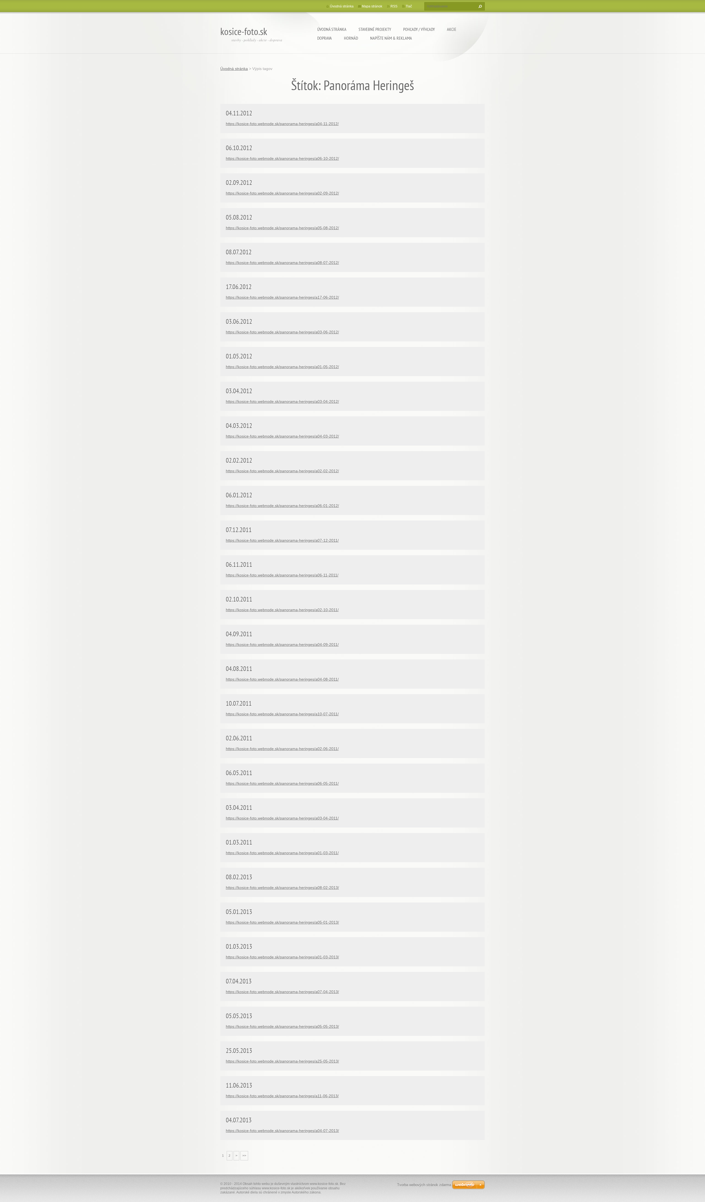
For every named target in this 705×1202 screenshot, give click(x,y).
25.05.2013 (239, 1050)
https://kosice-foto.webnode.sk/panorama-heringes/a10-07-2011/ (282, 714)
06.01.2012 (239, 495)
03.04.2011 (239, 807)
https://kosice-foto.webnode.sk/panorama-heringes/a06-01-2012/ (282, 505)
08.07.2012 (239, 252)
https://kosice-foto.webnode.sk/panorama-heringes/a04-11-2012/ (282, 124)
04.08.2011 (239, 668)
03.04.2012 (239, 391)
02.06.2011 (239, 738)
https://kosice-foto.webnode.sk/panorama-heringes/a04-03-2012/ (282, 436)
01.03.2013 (239, 946)
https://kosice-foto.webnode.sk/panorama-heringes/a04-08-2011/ (282, 679)
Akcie (451, 29)
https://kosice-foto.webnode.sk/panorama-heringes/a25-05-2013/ (282, 1061)
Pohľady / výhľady (419, 29)
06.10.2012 (239, 148)
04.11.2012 (239, 113)
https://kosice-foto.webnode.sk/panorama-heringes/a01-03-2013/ (282, 957)
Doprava (324, 38)
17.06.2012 (239, 286)
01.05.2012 (239, 356)
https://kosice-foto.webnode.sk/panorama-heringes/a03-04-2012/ (282, 401)
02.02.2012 (239, 460)
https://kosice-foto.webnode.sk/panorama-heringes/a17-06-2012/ (282, 297)
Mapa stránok (372, 6)
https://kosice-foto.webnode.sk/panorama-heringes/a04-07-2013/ (282, 1130)
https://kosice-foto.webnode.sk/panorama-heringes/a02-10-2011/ (282, 610)
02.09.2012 (239, 182)
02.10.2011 (239, 599)
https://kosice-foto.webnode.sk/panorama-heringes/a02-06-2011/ (282, 748)
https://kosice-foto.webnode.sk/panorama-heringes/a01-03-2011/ (282, 853)
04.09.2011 (239, 634)
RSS (394, 6)
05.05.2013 (239, 1016)
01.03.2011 (239, 842)
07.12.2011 (239, 529)
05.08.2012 (239, 217)
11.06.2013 (239, 1085)
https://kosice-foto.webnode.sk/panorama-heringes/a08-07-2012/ (282, 262)
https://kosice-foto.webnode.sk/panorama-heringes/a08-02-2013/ (282, 887)
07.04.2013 (239, 981)
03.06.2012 (239, 321)
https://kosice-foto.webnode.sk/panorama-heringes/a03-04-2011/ (282, 818)
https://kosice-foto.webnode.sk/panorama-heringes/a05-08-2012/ (282, 228)
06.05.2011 (239, 773)
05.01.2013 (239, 911)
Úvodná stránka (331, 29)
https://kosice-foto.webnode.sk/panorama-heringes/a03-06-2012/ (282, 332)
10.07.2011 (239, 703)
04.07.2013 (239, 1120)
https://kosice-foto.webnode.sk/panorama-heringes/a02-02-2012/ (282, 471)
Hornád (351, 38)
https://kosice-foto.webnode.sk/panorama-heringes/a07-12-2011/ (282, 540)
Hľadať (479, 6)
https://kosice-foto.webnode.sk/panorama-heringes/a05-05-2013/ (282, 1026)
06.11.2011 (239, 564)
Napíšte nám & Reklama (391, 38)
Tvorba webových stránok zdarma (424, 1185)
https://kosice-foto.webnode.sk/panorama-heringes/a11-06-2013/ (282, 1096)
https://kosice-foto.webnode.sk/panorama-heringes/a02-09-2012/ (282, 193)
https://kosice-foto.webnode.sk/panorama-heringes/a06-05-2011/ (282, 783)
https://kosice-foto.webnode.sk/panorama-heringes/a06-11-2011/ (282, 575)
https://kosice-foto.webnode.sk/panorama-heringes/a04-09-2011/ (282, 644)
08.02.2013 (239, 877)
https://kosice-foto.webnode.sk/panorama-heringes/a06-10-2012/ (282, 158)
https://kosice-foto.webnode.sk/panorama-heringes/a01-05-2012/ (282, 367)
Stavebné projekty (375, 29)
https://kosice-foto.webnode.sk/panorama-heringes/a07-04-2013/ (282, 992)
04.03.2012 (239, 425)
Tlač (409, 6)
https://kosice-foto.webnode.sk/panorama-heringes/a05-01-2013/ (282, 922)
